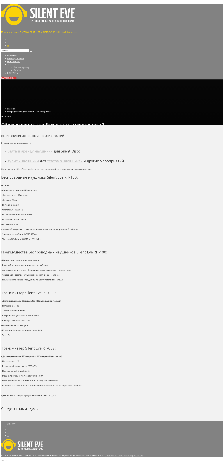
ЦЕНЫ (7, 78)
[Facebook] (8, 427)
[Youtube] (8, 40)
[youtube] (8, 433)
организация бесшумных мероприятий (124, 455)
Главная (11, 108)
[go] (31, 51)
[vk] (8, 435)
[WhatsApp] (8, 46)
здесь (53, 395)
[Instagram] (8, 37)
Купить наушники (23, 160)
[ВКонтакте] (8, 43)
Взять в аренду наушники (30, 151)
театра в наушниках (65, 160)
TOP (3, 460)
